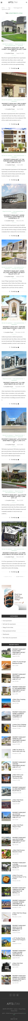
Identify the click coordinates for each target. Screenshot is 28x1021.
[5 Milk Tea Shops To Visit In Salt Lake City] (6, 753)
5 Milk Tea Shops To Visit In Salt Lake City (18, 750)
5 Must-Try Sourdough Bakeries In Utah (19, 662)
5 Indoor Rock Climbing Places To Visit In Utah (19, 725)
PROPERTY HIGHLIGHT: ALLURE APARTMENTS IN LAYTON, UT (14, 383)
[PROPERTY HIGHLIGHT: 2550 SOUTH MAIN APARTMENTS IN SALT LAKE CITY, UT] (14, 475)
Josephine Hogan (10, 53)
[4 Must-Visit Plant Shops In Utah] (6, 829)
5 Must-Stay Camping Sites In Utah (18, 700)
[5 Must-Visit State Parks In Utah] (6, 804)
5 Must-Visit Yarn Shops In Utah (19, 913)
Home (3, 7)
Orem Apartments (7, 620)
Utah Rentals (20, 45)
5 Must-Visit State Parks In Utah (17, 800)
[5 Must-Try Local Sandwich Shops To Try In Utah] (6, 879)
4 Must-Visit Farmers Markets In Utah (18, 851)
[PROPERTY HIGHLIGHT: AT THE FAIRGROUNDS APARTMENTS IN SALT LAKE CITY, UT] (14, 140)
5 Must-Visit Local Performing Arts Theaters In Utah (17, 776)
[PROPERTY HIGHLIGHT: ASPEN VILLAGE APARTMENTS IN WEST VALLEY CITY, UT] (14, 252)
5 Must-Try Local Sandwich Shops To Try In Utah (19, 877)
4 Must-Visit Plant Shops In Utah (17, 825)
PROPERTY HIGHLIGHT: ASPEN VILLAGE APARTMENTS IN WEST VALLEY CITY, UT (14, 272)
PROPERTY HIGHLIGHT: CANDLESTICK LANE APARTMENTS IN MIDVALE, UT (19, 890)
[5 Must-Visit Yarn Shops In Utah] (6, 917)
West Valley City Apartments (17, 268)
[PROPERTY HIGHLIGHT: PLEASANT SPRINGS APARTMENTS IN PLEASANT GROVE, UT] (6, 904)
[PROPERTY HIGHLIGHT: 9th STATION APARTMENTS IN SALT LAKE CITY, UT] (14, 420)
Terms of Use (14, 1010)
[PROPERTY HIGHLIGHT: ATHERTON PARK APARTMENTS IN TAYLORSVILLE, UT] (6, 954)
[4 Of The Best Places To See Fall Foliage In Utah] (6, 942)
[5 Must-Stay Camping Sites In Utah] (6, 703)
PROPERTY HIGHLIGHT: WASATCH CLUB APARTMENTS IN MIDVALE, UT (19, 928)
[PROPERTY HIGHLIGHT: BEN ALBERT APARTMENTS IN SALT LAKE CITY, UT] (14, 84)
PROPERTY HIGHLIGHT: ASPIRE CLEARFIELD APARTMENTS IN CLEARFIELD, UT (14, 217)
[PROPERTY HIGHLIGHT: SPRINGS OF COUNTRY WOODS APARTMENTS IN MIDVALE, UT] (6, 979)
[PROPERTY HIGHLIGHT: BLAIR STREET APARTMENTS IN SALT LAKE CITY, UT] (14, 28)
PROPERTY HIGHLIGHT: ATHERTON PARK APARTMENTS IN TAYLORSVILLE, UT (19, 953)
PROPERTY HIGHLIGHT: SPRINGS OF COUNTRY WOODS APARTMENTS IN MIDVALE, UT (19, 978)
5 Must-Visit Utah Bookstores (17, 964)
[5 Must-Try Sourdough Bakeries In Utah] (6, 665)
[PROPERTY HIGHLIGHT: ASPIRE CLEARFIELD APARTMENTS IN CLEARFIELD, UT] (14, 196)
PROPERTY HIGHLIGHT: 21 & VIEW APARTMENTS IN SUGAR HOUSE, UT (14, 553)
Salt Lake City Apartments (7, 44)
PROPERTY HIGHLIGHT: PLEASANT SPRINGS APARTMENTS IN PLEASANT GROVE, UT (19, 903)
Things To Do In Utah (19, 44)
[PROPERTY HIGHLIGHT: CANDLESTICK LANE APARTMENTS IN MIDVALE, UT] (6, 891)
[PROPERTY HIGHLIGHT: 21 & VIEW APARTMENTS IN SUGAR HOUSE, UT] (14, 533)
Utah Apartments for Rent (10, 45)
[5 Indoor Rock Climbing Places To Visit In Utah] (6, 728)
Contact (16, 1009)
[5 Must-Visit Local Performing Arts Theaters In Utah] (6, 778)
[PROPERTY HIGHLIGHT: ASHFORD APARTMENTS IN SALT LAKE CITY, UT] (14, 307)
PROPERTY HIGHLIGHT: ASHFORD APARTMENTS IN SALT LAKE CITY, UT (14, 328)
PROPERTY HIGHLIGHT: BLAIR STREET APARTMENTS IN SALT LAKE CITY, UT (14, 49)
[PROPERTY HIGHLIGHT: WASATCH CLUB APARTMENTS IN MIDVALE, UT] (6, 929)
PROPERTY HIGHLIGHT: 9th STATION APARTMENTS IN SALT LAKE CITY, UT (14, 440)
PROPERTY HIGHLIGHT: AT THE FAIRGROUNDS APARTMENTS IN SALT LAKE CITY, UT (14, 161)
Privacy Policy (22, 1009)
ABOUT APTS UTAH (8, 1009)
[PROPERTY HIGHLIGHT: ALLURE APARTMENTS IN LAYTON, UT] (14, 363)
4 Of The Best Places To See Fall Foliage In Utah (18, 939)
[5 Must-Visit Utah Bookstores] (6, 967)
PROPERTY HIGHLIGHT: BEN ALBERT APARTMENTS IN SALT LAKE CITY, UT (14, 105)
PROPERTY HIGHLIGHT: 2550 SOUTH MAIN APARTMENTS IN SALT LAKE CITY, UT (14, 496)
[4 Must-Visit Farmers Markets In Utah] (6, 854)
